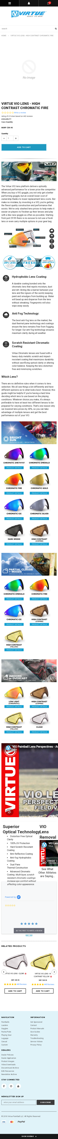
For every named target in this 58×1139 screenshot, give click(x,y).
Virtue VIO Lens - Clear (14, 974)
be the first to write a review (29, 930)
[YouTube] (18, 1086)
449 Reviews (21, 984)
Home (3, 36)
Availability (6, 119)
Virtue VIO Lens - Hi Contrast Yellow (42, 975)
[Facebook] (3, 1086)
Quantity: (4, 134)
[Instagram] (11, 1086)
